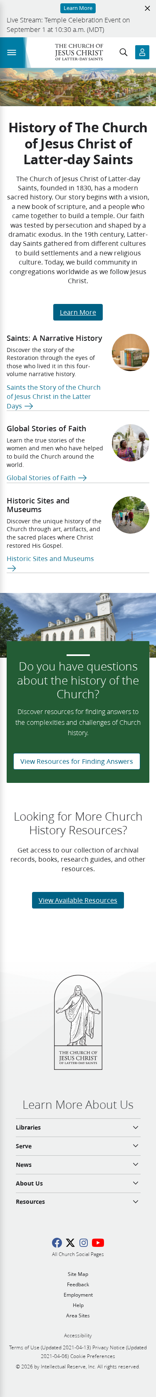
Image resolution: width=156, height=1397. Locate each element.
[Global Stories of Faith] (130, 443)
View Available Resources (78, 900)
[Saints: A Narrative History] (130, 352)
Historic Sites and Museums (38, 505)
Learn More (78, 312)
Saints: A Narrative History (54, 338)
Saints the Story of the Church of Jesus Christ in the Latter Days (54, 396)
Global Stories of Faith (46, 428)
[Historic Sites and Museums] (130, 515)
